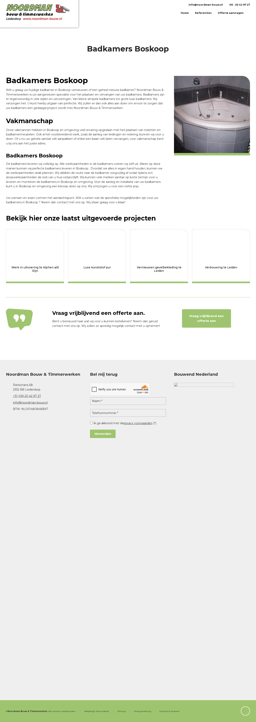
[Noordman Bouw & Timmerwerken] (43, 16)
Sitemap (121, 711)
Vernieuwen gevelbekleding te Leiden (159, 269)
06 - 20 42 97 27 (239, 4)
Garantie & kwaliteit (169, 711)
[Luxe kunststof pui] (97, 245)
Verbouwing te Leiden (221, 267)
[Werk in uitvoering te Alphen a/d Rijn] (35, 245)
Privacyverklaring (142, 711)
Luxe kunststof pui (97, 267)
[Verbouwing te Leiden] (221, 245)
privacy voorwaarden (138, 423)
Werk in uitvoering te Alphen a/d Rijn (35, 269)
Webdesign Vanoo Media (96, 711)
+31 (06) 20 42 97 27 (27, 396)
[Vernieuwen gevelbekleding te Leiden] (159, 245)
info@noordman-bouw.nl (205, 4)
